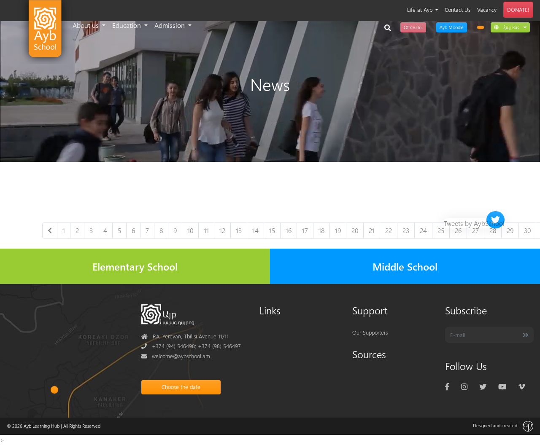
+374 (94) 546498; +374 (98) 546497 (191, 345)
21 (372, 230)
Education (127, 25)
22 (388, 230)
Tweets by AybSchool (474, 223)
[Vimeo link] (521, 386)
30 (527, 230)
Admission (170, 25)
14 (255, 230)
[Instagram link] (464, 386)
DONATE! (518, 9)
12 (222, 230)
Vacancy (487, 9)
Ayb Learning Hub (41, 426)
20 (354, 230)
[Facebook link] (447, 386)
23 (405, 230)
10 (190, 230)
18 (321, 230)
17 (305, 230)
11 (206, 230)
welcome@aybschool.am (175, 355)
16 (289, 230)
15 (272, 230)
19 (338, 230)
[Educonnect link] (480, 27)
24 (423, 230)
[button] (510, 27)
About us (86, 25)
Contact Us (457, 9)
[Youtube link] (502, 386)
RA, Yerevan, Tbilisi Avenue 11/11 (185, 336)
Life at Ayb (420, 9)
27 (475, 230)
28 (492, 230)
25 (440, 230)
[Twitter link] (482, 386)
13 (239, 230)
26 (458, 230)
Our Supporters (370, 332)
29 (510, 230)
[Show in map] (54, 390)
